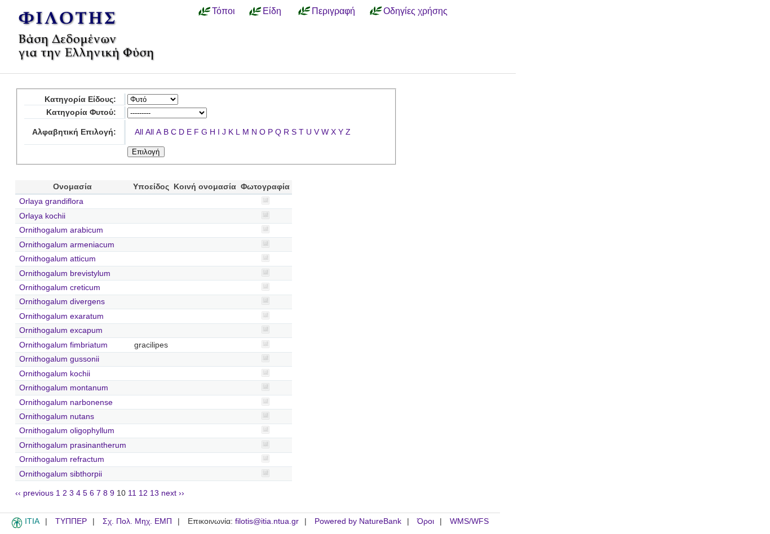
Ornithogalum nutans (56, 416)
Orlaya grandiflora (51, 201)
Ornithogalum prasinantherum (72, 445)
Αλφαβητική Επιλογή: (74, 132)
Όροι (425, 521)
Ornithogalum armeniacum (66, 245)
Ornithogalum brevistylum (64, 273)
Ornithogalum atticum (57, 259)
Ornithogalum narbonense (66, 402)
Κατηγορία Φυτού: (81, 112)
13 (154, 493)
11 (132, 493)
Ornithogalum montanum (63, 388)
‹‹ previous (34, 493)
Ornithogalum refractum (61, 459)
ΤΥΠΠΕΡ (71, 521)
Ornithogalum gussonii (59, 359)
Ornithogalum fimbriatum (63, 345)
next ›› (172, 493)
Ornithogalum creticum (59, 287)
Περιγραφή (333, 11)
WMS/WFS (469, 521)
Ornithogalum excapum (61, 330)
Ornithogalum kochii (54, 374)
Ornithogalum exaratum (61, 316)
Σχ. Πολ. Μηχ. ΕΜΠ (137, 521)
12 (143, 493)
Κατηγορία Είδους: (80, 99)
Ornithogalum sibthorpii (60, 474)
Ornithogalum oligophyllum (66, 430)
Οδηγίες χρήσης (415, 11)
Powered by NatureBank (358, 521)
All (139, 132)
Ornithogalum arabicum (61, 230)
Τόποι (223, 11)
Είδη (272, 11)
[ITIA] (17, 526)
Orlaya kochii (42, 216)
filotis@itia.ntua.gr (267, 521)
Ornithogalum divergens (62, 301)
